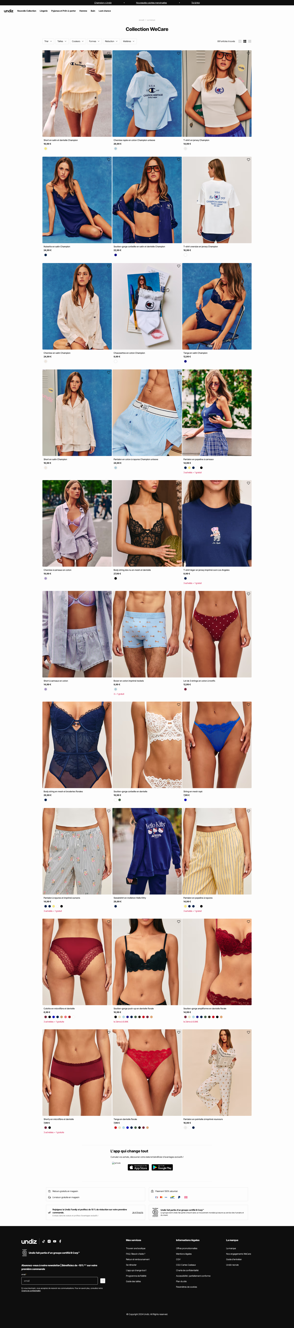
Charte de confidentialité (187, 1270)
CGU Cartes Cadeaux (186, 1264)
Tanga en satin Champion (195, 353)
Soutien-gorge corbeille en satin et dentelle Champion (139, 246)
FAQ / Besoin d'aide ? (135, 1253)
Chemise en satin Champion (57, 353)
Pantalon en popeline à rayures (198, 897)
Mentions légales (184, 1253)
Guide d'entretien (234, 1259)
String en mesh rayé (192, 791)
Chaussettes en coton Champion (129, 353)
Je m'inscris (137, 1212)
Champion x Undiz (103, 2)
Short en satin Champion (55, 459)
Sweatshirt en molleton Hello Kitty (130, 897)
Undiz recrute (232, 1264)
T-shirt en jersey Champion (196, 140)
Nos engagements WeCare (238, 1253)
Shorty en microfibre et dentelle (59, 1119)
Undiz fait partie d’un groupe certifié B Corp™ (182, 1210)
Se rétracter (131, 1264)
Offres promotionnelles (186, 1248)
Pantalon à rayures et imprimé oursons (62, 897)
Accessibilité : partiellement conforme (193, 1276)
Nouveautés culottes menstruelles (151, 2)
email (23, 1274)
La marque (151, 20)
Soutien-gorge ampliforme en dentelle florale (204, 1008)
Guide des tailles (133, 1281)
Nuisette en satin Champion (57, 246)
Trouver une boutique (135, 1248)
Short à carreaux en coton (56, 680)
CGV (178, 1259)
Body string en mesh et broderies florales (63, 791)
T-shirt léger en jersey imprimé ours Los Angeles (206, 570)
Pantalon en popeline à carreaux (198, 459)
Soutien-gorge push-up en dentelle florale (134, 1008)
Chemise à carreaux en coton (57, 570)
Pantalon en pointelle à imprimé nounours (203, 1119)
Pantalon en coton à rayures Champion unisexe (136, 459)
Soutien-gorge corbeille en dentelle (130, 791)
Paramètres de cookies (186, 1287)
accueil (141, 20)
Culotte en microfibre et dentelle (59, 1008)
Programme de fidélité (136, 1276)
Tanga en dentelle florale (125, 1119)
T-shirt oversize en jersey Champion (200, 246)
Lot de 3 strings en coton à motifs (199, 680)
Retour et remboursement (137, 1259)
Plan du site (181, 1281)
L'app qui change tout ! (136, 1270)
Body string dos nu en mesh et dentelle (132, 570)
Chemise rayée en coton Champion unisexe (134, 140)
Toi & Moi (195, 2)
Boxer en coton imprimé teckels (129, 680)
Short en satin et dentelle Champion (61, 140)
